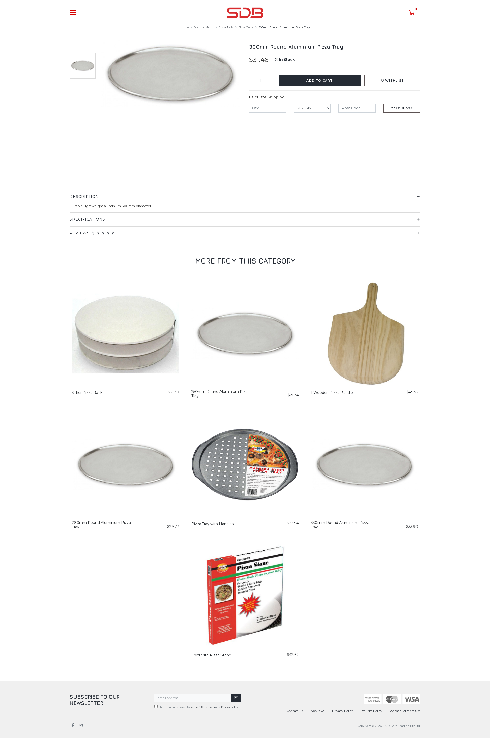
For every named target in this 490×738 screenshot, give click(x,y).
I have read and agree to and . (198, 707)
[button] (392, 80)
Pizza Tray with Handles (212, 524)
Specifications (87, 219)
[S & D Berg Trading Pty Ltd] (245, 12)
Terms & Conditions (202, 707)
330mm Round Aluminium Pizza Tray (340, 524)
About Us (317, 711)
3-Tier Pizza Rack (87, 392)
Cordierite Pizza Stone (211, 655)
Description (84, 196)
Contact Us (295, 711)
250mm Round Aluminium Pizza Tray (220, 393)
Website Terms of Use (405, 711)
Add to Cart (319, 80)
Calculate (401, 108)
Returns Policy (371, 711)
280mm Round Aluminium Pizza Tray (101, 524)
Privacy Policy (229, 707)
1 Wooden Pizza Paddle (332, 392)
